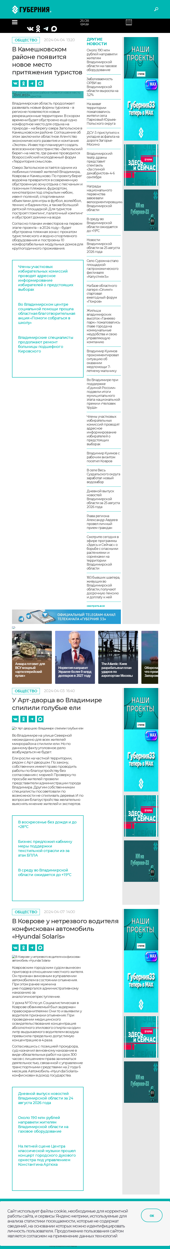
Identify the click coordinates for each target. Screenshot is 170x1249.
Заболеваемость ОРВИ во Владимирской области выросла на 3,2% (102, 87)
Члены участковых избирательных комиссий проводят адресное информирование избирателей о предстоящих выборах (45, 278)
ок (152, 1215)
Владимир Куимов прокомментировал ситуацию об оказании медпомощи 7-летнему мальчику (103, 361)
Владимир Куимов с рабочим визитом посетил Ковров (103, 457)
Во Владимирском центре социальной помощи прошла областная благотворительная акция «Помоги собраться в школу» (46, 313)
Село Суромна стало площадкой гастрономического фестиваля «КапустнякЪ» (103, 269)
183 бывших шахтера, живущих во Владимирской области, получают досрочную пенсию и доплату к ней (103, 587)
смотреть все (96, 605)
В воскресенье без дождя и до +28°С (47, 824)
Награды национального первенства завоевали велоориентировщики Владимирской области (104, 198)
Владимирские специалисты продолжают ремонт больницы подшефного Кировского (45, 344)
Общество (26, 40)
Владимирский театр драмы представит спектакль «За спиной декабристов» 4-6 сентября (100, 165)
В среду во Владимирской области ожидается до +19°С (102, 225)
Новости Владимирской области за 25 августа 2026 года (103, 246)
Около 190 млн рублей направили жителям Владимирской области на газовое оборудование (102, 60)
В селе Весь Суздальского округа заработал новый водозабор (103, 476)
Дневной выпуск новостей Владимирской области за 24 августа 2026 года (45, 1098)
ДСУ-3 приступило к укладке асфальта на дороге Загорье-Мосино (103, 138)
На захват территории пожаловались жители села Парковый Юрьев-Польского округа (102, 114)
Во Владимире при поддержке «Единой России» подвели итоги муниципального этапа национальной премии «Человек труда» (103, 393)
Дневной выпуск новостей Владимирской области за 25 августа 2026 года (103, 499)
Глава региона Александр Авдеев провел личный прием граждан (102, 522)
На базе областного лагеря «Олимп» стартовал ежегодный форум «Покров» (102, 293)
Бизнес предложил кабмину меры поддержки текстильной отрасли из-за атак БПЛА (45, 848)
